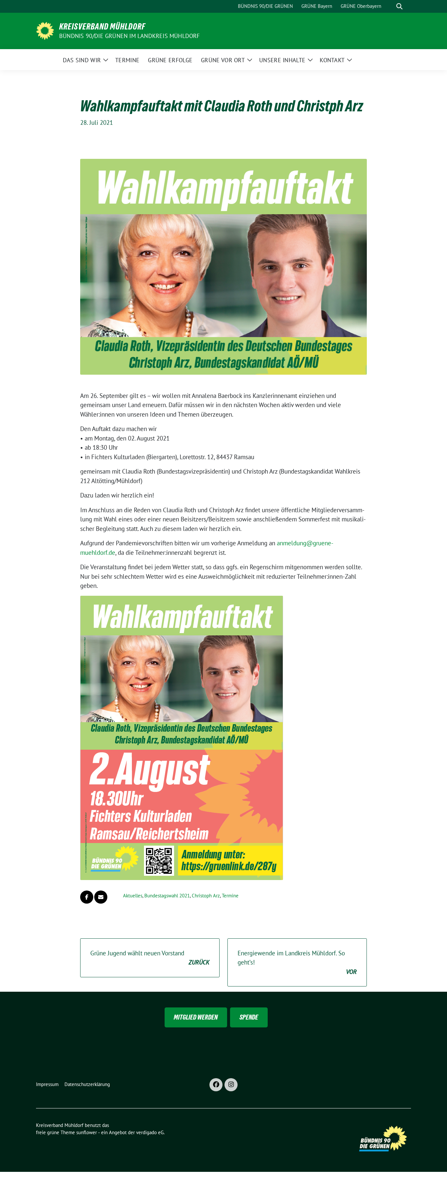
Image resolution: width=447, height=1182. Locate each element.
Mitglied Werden (196, 1017)
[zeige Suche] (399, 6)
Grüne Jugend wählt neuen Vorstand (149, 957)
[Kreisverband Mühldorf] (45, 30)
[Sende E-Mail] (100, 897)
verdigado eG (150, 1132)
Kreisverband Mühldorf (102, 26)
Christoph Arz (206, 895)
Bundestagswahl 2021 (167, 895)
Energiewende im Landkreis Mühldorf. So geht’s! (297, 962)
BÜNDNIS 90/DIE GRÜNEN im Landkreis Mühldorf (129, 36)
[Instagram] (231, 1084)
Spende (249, 1017)
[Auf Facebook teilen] (86, 897)
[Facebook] (216, 1084)
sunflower (86, 1132)
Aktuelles (132, 895)
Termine (230, 895)
